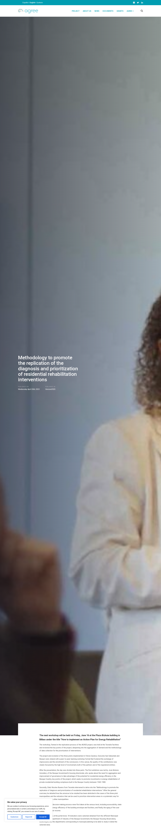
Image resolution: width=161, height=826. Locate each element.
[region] (28, 810)
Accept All (42, 817)
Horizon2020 (50, 389)
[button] (142, 11)
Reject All (28, 817)
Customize (14, 817)
